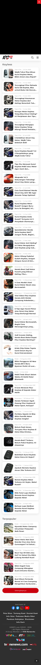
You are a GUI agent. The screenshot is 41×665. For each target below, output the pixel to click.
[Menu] (38, 57)
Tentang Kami (19, 613)
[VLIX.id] (20, 640)
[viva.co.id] (11, 635)
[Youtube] (27, 607)
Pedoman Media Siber (25, 616)
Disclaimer (29, 619)
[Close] (39, 2)
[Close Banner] (37, 660)
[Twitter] (17, 607)
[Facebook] (13, 607)
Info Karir (20, 622)
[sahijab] (31, 635)
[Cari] (32, 57)
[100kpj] (22, 635)
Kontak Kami (32, 613)
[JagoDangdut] (27, 649)
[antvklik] (33, 644)
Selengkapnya (20, 590)
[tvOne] (16, 644)
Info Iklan (10, 616)
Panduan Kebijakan (15, 619)
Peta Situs (7, 613)
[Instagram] (22, 607)
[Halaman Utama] (7, 57)
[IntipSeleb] (15, 649)
